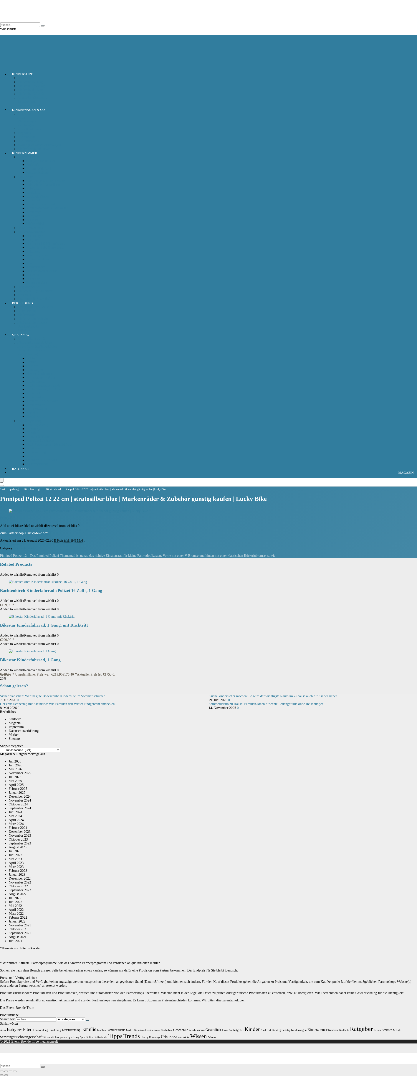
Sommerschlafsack (39, 168)
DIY (19, 1030)
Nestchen (32, 275)
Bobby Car (33, 358)
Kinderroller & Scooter (42, 401)
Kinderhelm (34, 393)
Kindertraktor (35, 405)
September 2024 (20, 808)
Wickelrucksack (28, 141)
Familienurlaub (116, 1030)
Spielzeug (20, 334)
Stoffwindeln (100, 1037)
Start (2, 489)
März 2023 (16, 867)
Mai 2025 (15, 781)
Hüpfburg (33, 429)
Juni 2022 (15, 902)
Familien (101, 1030)
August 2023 (17, 847)
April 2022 (16, 909)
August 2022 (17, 894)
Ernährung (55, 1030)
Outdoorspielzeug (29, 421)
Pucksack (32, 165)
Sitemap (14, 738)
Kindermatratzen (37, 259)
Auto (3, 1030)
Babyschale (25, 78)
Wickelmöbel (35, 223)
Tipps (115, 1035)
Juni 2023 (15, 855)
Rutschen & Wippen (40, 440)
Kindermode (26, 315)
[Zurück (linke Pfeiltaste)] (1, 1075)
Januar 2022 (17, 921)
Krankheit (333, 1030)
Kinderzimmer (24, 153)
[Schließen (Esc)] (15, 1071)
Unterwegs (154, 1037)
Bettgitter (32, 240)
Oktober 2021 (18, 929)
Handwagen (34, 370)
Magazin (406, 472)
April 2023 (16, 863)
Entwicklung (41, 1030)
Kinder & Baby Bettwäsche (45, 247)
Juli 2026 (15, 761)
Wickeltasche (26, 137)
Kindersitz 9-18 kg (30, 89)
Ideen (225, 1030)
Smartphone (61, 1037)
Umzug (144, 1037)
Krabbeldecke (35, 267)
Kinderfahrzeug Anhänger (44, 389)
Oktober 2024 (18, 804)
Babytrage (24, 113)
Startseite (15, 719)
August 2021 (17, 937)
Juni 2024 (15, 812)
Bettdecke (33, 279)
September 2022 (20, 890)
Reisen (377, 1030)
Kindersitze (22, 74)
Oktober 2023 (18, 839)
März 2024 (16, 824)
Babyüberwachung (30, 228)
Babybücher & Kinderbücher (37, 346)
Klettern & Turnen (38, 436)
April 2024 (16, 820)
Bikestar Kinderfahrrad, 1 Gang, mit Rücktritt (44, 625)
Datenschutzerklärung (24, 731)
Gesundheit (213, 1030)
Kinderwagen (26, 121)
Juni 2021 (15, 941)
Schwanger (7, 1037)
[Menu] (1, 480)
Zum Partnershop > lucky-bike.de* (24, 533)
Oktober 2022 (18, 886)
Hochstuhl (33, 192)
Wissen (198, 1036)
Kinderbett (33, 200)
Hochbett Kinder (37, 196)
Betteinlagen (34, 236)
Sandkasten (34, 448)
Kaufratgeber (236, 1030)
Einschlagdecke (37, 255)
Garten (129, 1030)
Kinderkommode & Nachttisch (47, 208)
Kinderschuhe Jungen (32, 322)
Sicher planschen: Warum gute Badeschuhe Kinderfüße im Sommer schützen (52, 696)
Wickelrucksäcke (180, 1037)
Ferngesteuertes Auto (40, 377)
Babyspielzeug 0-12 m (32, 338)
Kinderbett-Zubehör (31, 232)
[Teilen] (10, 1071)
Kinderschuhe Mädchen (33, 318)
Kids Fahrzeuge (28, 354)
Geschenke (180, 1030)
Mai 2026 (15, 769)
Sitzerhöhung (26, 101)
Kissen (30, 263)
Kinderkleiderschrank (41, 204)
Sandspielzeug (36, 452)
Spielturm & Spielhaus (41, 460)
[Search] (1, 485)
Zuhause (212, 1037)
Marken (14, 734)
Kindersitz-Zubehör (30, 93)
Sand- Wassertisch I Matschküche (49, 444)
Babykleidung (27, 311)
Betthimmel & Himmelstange (46, 243)
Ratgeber (20, 468)
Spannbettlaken (36, 282)
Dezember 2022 (20, 878)
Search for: (7, 1019)
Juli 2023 (15, 851)
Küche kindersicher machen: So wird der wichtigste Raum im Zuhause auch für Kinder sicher (272, 696)
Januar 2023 (17, 874)
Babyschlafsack (28, 157)
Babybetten (34, 188)
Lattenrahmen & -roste (41, 271)
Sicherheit (24, 295)
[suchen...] (43, 25)
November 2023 (20, 835)
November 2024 (20, 800)
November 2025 (20, 773)
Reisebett (32, 220)
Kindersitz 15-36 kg (31, 86)
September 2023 (20, 843)
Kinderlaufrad (35, 397)
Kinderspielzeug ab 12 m (34, 342)
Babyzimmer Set (28, 287)
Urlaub (166, 1037)
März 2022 (16, 913)
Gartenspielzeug (37, 425)
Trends (131, 1036)
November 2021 (20, 925)
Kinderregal (34, 212)
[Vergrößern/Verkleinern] (1, 1071)
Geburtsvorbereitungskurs (147, 1030)
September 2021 (20, 933)
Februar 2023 (18, 870)
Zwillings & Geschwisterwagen (39, 145)
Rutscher (32, 413)
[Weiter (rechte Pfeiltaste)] (6, 1075)
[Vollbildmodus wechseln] (6, 1071)
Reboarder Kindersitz (32, 97)
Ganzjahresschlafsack (41, 161)
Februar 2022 (18, 917)
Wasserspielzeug (37, 464)
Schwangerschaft (29, 1037)
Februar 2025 (18, 788)
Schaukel (32, 456)
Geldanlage (166, 1030)
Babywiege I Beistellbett (43, 184)
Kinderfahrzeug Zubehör (43, 385)
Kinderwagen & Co (28, 109)
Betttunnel (33, 251)
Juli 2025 (15, 777)
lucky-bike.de (9, 544)
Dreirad (31, 362)
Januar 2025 (17, 792)
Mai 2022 (15, 906)
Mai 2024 (15, 816)
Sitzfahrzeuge (35, 416)
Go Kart (31, 366)
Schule (397, 1030)
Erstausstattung (71, 1030)
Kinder (252, 1029)
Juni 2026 (15, 765)
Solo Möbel (25, 177)
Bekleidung (22, 303)
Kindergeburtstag (281, 1030)
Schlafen (387, 1030)
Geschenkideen (197, 1030)
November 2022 (20, 882)
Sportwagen (25, 125)
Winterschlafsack (37, 172)
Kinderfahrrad (35, 381)
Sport (83, 1037)
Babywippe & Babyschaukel (46, 181)
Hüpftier (32, 432)
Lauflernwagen (36, 409)
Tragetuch (24, 133)
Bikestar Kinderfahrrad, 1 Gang (30, 659)
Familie (88, 1029)
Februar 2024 (18, 827)
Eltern (28, 1029)
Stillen (89, 1037)
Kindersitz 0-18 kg (30, 82)
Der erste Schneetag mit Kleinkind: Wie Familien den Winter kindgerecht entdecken (57, 704)
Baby (12, 1029)
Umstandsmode (28, 326)
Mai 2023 (15, 859)
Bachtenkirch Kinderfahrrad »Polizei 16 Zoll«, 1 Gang (51, 590)
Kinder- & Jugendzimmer (34, 291)
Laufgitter (33, 216)
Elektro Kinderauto (39, 374)
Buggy (22, 117)
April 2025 (16, 785)
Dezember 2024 (20, 796)
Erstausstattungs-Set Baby (35, 307)
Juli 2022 (15, 898)
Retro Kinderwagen (31, 129)
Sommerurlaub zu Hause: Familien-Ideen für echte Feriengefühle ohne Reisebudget (265, 704)
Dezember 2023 (20, 831)
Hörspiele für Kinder (31, 350)
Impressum (16, 727)
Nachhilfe (344, 1030)
